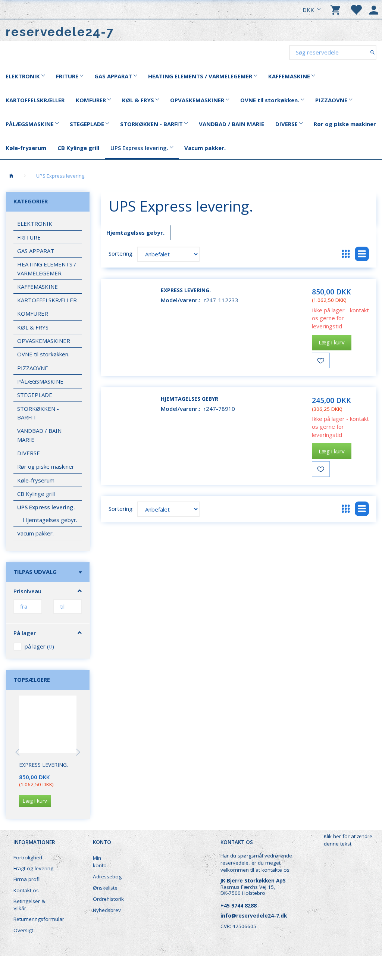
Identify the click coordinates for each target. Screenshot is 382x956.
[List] (362, 254)
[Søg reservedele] (372, 52)
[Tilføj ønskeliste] (321, 360)
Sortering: (121, 253)
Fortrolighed (27, 857)
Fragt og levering (33, 868)
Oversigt (23, 930)
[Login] (374, 9)
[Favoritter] (356, 9)
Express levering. (43, 764)
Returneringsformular (37, 919)
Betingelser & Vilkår (29, 905)
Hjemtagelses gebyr (189, 398)
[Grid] (346, 254)
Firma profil (27, 879)
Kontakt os (26, 890)
